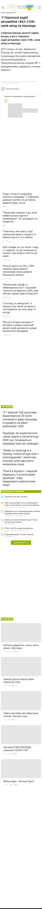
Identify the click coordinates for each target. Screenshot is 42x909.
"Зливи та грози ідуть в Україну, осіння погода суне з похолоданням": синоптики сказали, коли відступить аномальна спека (21, 457)
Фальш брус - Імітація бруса (18, 781)
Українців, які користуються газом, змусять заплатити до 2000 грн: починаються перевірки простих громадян (21, 438)
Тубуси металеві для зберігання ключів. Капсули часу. (20, 715)
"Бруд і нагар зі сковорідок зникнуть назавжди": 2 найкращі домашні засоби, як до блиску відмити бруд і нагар (21, 198)
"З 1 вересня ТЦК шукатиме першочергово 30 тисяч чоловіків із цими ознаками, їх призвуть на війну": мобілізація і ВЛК (20, 419)
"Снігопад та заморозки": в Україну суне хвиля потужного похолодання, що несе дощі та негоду (19, 308)
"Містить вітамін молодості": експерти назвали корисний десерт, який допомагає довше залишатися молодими (20, 327)
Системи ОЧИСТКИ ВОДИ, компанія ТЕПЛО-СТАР (17, 749)
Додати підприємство (21, 543)
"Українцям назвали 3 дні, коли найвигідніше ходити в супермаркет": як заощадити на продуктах (20, 217)
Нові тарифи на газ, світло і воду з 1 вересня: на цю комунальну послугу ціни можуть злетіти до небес (20, 252)
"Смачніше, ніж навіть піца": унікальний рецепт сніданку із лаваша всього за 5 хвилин (19, 234)
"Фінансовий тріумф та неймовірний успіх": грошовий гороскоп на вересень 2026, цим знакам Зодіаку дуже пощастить (20, 289)
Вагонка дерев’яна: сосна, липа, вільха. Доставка (20, 647)
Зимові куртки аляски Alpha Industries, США (18, 681)
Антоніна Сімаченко (12, 89)
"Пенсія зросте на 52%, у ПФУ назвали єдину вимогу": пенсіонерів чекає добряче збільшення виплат (18, 270)
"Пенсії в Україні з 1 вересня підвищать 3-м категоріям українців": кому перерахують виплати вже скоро (20, 478)
